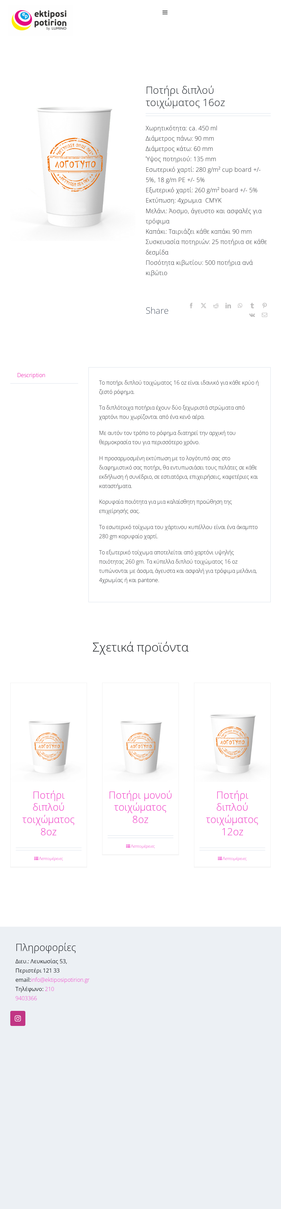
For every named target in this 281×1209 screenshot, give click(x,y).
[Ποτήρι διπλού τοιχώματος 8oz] (49, 732)
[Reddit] (216, 305)
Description (31, 375)
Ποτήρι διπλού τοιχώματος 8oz (48, 813)
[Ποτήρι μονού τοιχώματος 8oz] (140, 732)
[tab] (44, 375)
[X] (203, 305)
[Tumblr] (252, 305)
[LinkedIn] (228, 305)
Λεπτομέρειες (51, 858)
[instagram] (17, 1018)
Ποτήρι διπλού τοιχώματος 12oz (232, 813)
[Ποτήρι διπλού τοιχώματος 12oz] (232, 732)
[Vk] (252, 315)
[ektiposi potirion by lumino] (40, 8)
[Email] (264, 315)
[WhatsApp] (240, 305)
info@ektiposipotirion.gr (60, 979)
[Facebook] (191, 305)
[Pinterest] (264, 305)
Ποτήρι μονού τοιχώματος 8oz (140, 807)
